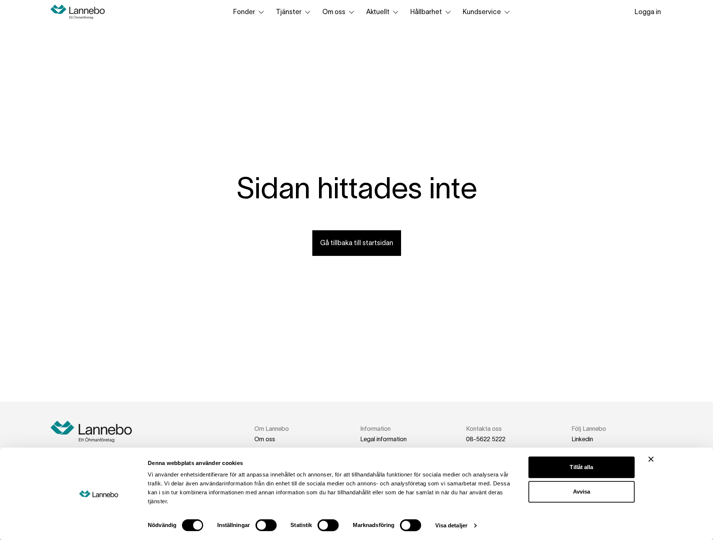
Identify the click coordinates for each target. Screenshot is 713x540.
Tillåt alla (581, 467)
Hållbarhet (426, 12)
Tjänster (289, 12)
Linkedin (582, 439)
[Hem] (80, 11)
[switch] (266, 525)
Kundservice (482, 12)
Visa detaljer (451, 525)
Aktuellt (378, 12)
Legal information (383, 439)
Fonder (244, 12)
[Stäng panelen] (651, 459)
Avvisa (581, 491)
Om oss (333, 12)
